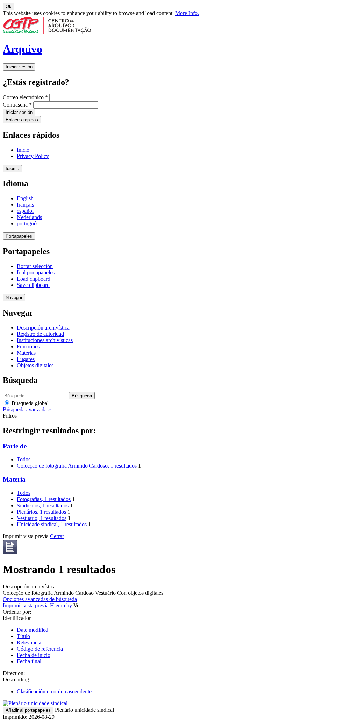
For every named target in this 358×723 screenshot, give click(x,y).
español (25, 211)
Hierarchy (61, 605)
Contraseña (17, 105)
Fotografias (44, 499)
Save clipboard (33, 285)
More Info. (187, 13)
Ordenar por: (17, 612)
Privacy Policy (33, 156)
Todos (23, 459)
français (25, 205)
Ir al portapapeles (36, 272)
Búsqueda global (29, 403)
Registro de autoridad (40, 334)
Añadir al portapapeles (28, 710)
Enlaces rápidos (22, 119)
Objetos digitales (35, 365)
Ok (9, 6)
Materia (14, 479)
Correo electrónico (25, 97)
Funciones (28, 346)
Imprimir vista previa (26, 605)
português (27, 223)
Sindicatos (43, 505)
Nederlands (29, 217)
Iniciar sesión (19, 67)
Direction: (14, 673)
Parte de (15, 446)
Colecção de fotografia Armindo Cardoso (77, 466)
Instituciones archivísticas (45, 340)
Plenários (41, 512)
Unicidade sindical (52, 524)
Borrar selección (35, 266)
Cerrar (57, 536)
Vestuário (41, 518)
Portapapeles (19, 236)
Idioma (12, 168)
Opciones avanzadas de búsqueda (40, 599)
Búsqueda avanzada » (27, 409)
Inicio (23, 150)
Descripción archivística (43, 328)
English (25, 198)
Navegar (14, 297)
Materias (26, 353)
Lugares (26, 359)
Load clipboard (33, 279)
